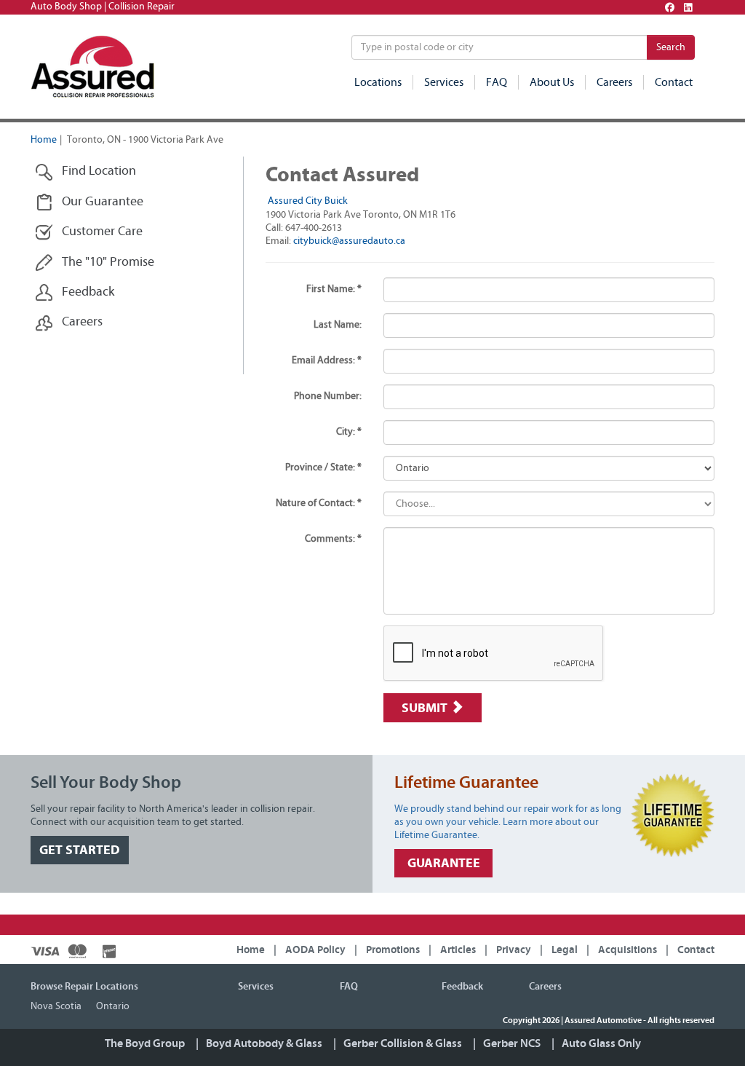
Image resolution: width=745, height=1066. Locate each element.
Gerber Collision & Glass (402, 1043)
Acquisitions (627, 950)
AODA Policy (315, 950)
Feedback (88, 292)
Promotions (393, 950)
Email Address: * (327, 360)
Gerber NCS (512, 1043)
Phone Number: (328, 396)
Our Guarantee (102, 201)
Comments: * (333, 539)
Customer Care (102, 231)
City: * (349, 432)
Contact (674, 82)
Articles (458, 950)
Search (670, 47)
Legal (564, 950)
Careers (614, 82)
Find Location (99, 171)
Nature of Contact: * (319, 503)
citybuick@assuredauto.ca (349, 241)
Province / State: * (323, 467)
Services (443, 82)
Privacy (513, 950)
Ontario (113, 1006)
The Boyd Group (145, 1043)
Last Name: (338, 325)
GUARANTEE (443, 863)
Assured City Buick (308, 201)
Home (44, 140)
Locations (378, 82)
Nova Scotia (56, 1006)
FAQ (496, 82)
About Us (552, 82)
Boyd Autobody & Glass (264, 1043)
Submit (426, 708)
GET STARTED (79, 850)
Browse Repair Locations (84, 986)
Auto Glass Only (601, 1043)
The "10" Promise (108, 262)
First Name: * (334, 289)
